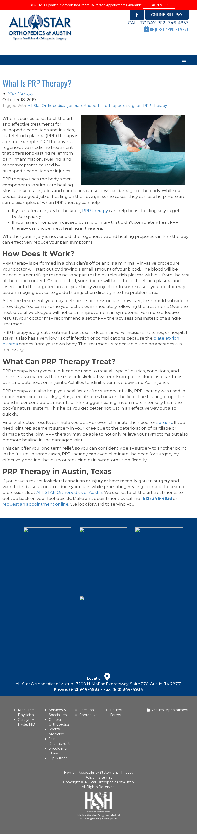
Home (70, 772)
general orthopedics (84, 105)
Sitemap (105, 777)
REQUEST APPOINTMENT (169, 29)
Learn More (159, 4)
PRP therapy (95, 210)
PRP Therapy (20, 93)
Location (86, 710)
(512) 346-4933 (173, 22)
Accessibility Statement (98, 772)
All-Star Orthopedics (46, 105)
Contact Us (88, 715)
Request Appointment (169, 710)
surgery (164, 422)
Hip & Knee (58, 758)
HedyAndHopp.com (106, 818)
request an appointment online (35, 504)
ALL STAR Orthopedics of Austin (69, 492)
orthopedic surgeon (123, 105)
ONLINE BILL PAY (167, 14)
